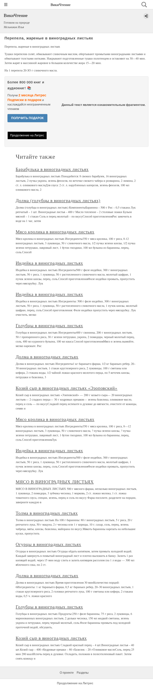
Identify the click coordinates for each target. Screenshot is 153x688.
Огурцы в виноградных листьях (48, 544)
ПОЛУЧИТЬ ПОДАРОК (27, 118)
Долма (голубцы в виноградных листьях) (58, 200)
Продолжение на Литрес (27, 135)
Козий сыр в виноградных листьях (51, 638)
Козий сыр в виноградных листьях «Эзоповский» (66, 388)
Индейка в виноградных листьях (49, 263)
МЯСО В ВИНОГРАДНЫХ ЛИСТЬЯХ (55, 482)
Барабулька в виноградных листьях (52, 169)
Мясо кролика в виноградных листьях (55, 232)
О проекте (67, 672)
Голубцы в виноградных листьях (49, 325)
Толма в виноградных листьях (47, 513)
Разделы (83, 672)
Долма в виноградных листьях (47, 357)
